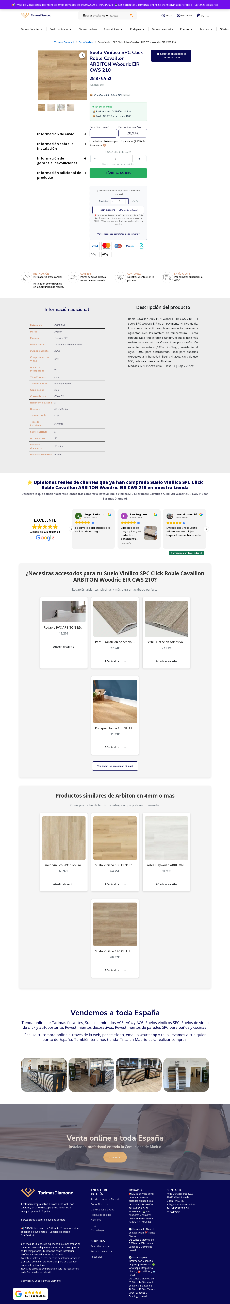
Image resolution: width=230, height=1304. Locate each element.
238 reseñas (52, 532)
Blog (93, 1225)
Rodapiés (135, 29)
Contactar (115, 1157)
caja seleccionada (118, 152)
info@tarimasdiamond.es (181, 1204)
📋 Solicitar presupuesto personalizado (171, 55)
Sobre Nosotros (99, 1204)
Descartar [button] (212, 5)
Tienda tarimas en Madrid (105, 1199)
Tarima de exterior (162, 29)
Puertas (184, 29)
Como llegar (97, 1230)
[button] (206, 529)
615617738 (173, 1212)
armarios (75, 1258)
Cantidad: (104, 201)
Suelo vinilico (111, 29)
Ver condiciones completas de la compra (118, 233)
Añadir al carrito (118, 173)
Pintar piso (97, 1256)
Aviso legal (96, 1220)
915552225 (178, 1208)
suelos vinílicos (39, 1258)
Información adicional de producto (59, 175)
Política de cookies (101, 1214)
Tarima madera (88, 29)
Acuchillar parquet (100, 1246)
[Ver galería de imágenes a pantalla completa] (82, 55)
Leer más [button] (87, 543)
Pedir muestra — (118, 210)
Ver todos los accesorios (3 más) (115, 766)
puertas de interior (59, 1258)
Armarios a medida (101, 1251)
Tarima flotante (30, 29)
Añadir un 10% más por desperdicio (104, 143)
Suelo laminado (59, 29)
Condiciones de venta (102, 1209)
